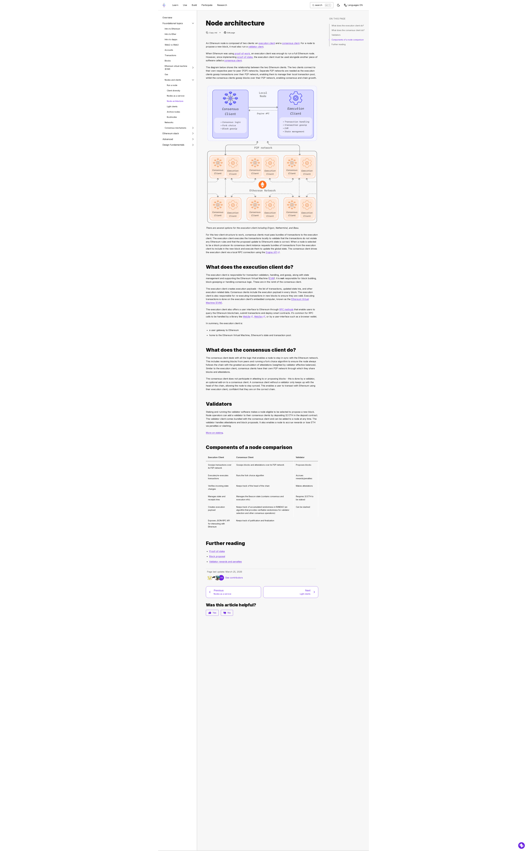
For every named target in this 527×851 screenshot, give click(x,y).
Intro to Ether (170, 34)
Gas (166, 74)
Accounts (169, 50)
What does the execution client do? (348, 25)
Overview (167, 17)
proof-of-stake (245, 57)
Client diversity (173, 90)
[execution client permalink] (205, 267)
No (229, 612)
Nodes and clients (173, 80)
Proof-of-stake (217, 551)
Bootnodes (172, 117)
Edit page (229, 33)
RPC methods (286, 309)
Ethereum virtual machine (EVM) (176, 67)
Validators (336, 35)
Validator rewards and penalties (225, 561)
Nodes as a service (175, 96)
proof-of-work (242, 53)
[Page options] (220, 32)
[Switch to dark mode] (338, 5)
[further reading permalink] (205, 543)
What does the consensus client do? (348, 30)
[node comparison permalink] (205, 447)
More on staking (214, 432)
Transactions (170, 55)
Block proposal (217, 556)
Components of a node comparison (348, 40)
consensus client (290, 43)
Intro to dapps (171, 39)
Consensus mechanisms (175, 128)
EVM (271, 278)
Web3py (259, 316)
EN (355, 5)
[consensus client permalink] (205, 350)
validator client (255, 46)
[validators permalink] (205, 404)
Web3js (248, 316)
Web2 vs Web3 (172, 44)
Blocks (168, 61)
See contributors (234, 577)
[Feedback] (521, 845)
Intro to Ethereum (172, 29)
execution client (267, 43)
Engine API (273, 252)
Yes (214, 612)
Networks (169, 122)
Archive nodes (173, 112)
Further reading (339, 44)
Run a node (172, 85)
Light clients (172, 106)
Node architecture (175, 101)
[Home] (164, 5)
